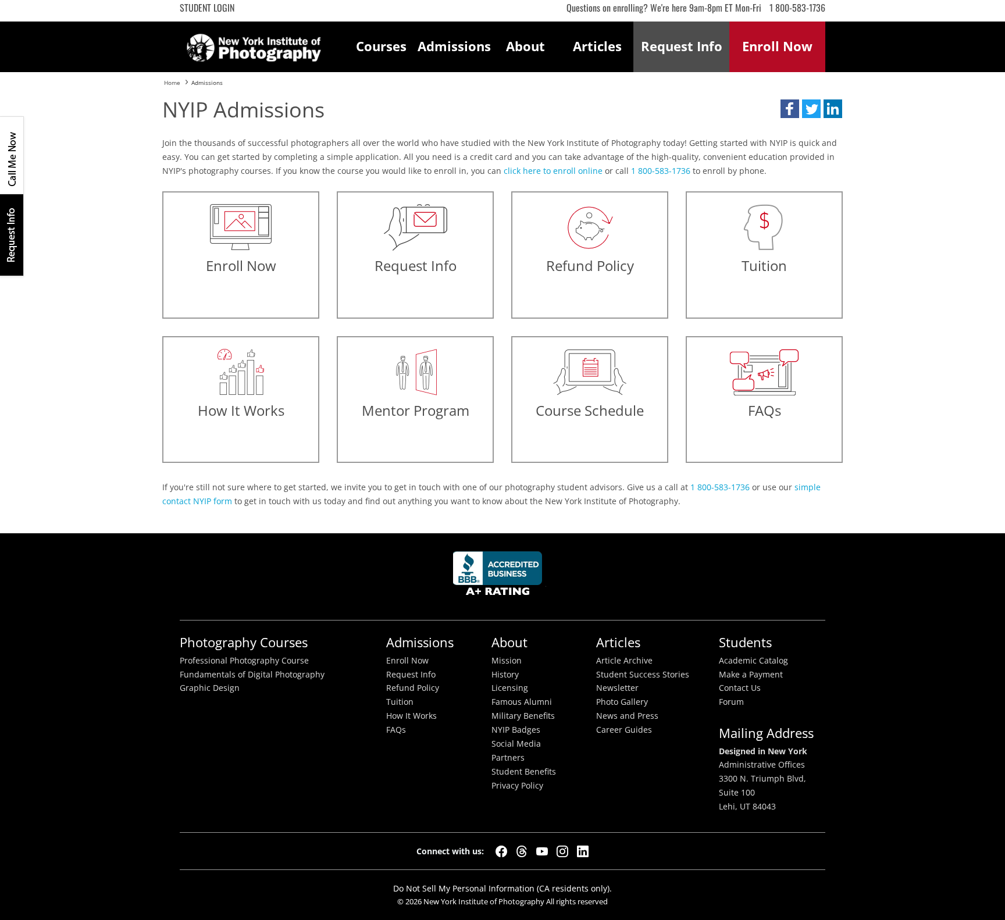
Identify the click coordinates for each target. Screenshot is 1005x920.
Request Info (11, 235)
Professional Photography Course (244, 660)
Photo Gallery (622, 702)
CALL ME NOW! (11, 155)
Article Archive (624, 660)
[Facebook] (501, 851)
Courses (381, 46)
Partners (508, 758)
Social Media (516, 744)
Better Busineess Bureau (499, 576)
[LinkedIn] (583, 851)
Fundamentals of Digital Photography (252, 674)
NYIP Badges (515, 730)
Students (745, 642)
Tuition (400, 702)
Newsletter (617, 688)
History (505, 674)
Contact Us (740, 688)
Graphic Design (210, 688)
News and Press (627, 716)
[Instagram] (562, 851)
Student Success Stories (642, 674)
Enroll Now (407, 660)
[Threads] (522, 851)
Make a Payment (751, 674)
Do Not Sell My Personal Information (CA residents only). (502, 888)
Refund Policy (412, 688)
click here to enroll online (553, 170)
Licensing (509, 688)
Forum (731, 702)
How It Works (411, 716)
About (525, 46)
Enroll (777, 46)
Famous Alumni (521, 702)
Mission (506, 660)
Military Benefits (523, 716)
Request (681, 46)
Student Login (207, 8)
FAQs (396, 730)
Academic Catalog (753, 660)
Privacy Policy (517, 785)
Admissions (454, 46)
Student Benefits (523, 771)
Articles (597, 46)
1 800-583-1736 (797, 8)
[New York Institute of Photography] (254, 44)
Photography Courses (244, 642)
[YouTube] (542, 851)
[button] (790, 108)
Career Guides (624, 730)
